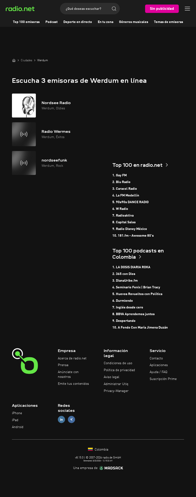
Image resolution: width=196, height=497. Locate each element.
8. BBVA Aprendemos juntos (133, 314)
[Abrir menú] (187, 8)
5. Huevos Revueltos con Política (137, 294)
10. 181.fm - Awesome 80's (133, 235)
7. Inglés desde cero (127, 307)
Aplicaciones (159, 365)
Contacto (156, 358)
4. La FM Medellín (125, 195)
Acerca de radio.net (72, 358)
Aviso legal (111, 377)
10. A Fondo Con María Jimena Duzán (140, 327)
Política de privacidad (119, 370)
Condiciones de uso (118, 363)
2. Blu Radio (121, 182)
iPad (15, 420)
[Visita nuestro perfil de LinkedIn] (61, 419)
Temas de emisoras (168, 22)
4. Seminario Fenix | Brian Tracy (136, 287)
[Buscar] (114, 8)
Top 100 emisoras (26, 22)
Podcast (51, 22)
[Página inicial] (14, 60)
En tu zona (105, 22)
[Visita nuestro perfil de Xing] (71, 419)
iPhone (17, 413)
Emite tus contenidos (73, 383)
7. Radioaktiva (123, 215)
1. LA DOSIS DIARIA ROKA (131, 267)
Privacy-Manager (116, 391)
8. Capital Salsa (124, 222)
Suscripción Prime (163, 379)
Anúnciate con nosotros (68, 374)
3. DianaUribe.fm (125, 280)
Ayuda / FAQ (158, 372)
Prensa (63, 365)
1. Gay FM (119, 175)
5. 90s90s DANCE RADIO (130, 202)
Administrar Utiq (116, 384)
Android (17, 427)
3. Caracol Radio (124, 188)
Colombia (101, 449)
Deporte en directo (77, 22)
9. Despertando (124, 321)
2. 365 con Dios (123, 274)
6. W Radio (120, 209)
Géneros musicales (133, 22)
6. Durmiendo (122, 300)
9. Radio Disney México (129, 229)
